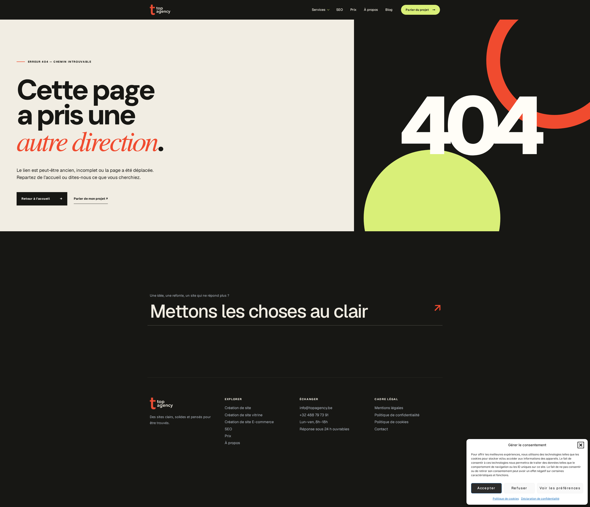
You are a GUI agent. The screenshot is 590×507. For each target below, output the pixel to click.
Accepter (486, 488)
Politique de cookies (506, 498)
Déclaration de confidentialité (540, 498)
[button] (580, 445)
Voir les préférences (560, 488)
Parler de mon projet (91, 198)
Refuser (519, 488)
